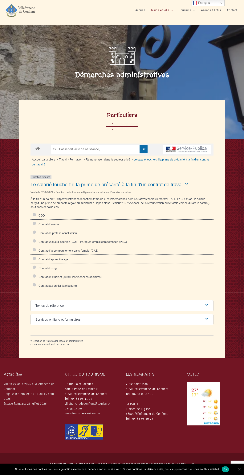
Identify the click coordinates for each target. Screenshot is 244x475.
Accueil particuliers (44, 159)
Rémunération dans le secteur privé (108, 159)
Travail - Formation (71, 159)
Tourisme (185, 10)
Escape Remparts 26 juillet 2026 (25, 403)
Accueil (140, 10)
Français (203, 2)
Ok (225, 469)
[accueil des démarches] (37, 148)
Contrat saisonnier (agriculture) (57, 285)
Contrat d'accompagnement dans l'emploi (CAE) (68, 250)
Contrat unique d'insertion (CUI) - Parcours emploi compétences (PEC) (82, 241)
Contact (232, 10)
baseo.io (64, 344)
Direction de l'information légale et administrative (58, 341)
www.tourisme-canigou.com (83, 413)
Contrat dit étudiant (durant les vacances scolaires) (69, 276)
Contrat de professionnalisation (57, 233)
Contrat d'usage (47, 268)
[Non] (239, 469)
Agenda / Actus (211, 10)
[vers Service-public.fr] (187, 149)
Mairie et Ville (160, 10)
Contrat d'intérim (48, 224)
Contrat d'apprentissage (52, 259)
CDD (41, 215)
